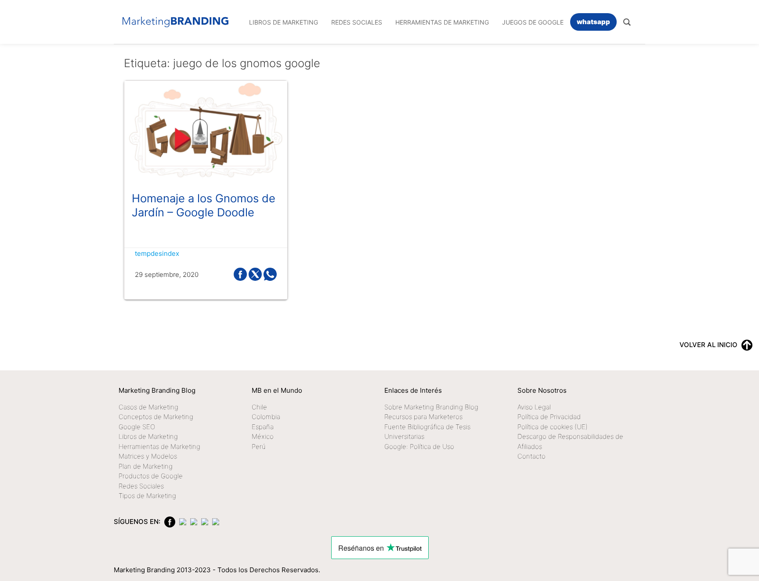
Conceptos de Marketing (156, 416)
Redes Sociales (141, 486)
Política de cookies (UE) (552, 427)
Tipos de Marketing (147, 495)
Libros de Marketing (148, 436)
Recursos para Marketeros (423, 416)
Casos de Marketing (148, 407)
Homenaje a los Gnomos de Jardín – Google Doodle (203, 205)
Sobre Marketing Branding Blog (431, 407)
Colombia (266, 416)
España (263, 427)
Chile (259, 407)
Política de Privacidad (549, 416)
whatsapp (593, 22)
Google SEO (137, 427)
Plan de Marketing (146, 466)
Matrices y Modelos (148, 456)
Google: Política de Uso (419, 446)
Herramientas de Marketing (159, 446)
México (263, 436)
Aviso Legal (534, 407)
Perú (259, 446)
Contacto (531, 456)
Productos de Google (151, 476)
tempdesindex (157, 253)
